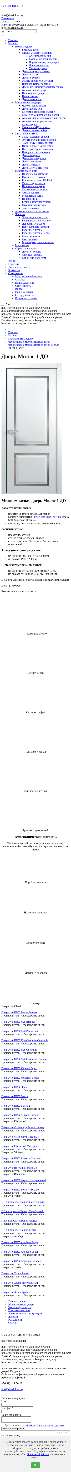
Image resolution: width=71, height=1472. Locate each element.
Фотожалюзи (29, 239)
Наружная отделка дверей (44, 62)
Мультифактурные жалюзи (38, 242)
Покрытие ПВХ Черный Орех (19, 1068)
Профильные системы (35, 173)
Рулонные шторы (32, 229)
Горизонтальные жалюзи (36, 220)
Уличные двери (38, 68)
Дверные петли (31, 164)
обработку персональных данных (44, 1425)
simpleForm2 (62, 1432)
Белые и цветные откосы (36, 201)
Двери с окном (30, 74)
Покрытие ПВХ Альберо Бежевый (21, 1261)
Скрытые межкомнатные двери (40, 114)
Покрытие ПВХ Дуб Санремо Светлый (24, 1040)
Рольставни (22, 245)
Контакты (14, 270)
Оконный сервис (32, 254)
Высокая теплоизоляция (36, 83)
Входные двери (24, 46)
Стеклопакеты (30, 192)
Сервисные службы (26, 248)
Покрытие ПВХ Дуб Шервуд (18, 1021)
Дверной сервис (31, 251)
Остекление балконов (35, 189)
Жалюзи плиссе (31, 236)
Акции (12, 260)
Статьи (12, 1322)
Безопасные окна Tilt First (37, 180)
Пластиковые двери (33, 93)
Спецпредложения (40, 55)
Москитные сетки (32, 195)
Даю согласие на (34, 1425)
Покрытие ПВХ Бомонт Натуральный (23, 1180)
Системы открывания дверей (39, 111)
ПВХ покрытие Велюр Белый (19, 1229)
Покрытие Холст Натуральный (19, 1282)
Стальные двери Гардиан (37, 52)
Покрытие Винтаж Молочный (19, 1167)
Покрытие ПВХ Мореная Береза (20, 1077)
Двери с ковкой (31, 77)
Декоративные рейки (34, 130)
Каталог (13, 43)
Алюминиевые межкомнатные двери (44, 118)
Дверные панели (39, 65)
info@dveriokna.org (12, 1389)
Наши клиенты (24, 291)
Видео (19, 288)
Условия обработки (38, 1454)
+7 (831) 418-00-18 (12, 5)
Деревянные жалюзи (34, 223)
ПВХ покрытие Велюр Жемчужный (22, 1201)
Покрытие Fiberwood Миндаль (19, 1146)
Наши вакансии (24, 282)
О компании (15, 273)
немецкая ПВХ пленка (47, 516)
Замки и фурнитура (26, 133)
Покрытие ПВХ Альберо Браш (19, 1251)
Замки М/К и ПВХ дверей (37, 142)
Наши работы (30, 96)
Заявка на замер (10, 21)
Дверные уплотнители (35, 167)
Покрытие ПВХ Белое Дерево (19, 1012)
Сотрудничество (24, 295)
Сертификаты (23, 285)
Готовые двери (30, 49)
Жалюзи (20, 214)
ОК (35, 1465)
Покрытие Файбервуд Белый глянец (22, 1127)
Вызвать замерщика (13, 1428)
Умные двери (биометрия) (37, 80)
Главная (13, 40)
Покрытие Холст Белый (15, 1273)
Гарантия (13, 264)
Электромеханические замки (39, 139)
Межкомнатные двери (28, 102)
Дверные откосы (32, 99)
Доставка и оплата (19, 267)
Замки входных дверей (35, 136)
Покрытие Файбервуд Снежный (20, 1136)
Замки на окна (30, 208)
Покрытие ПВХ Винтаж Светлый (21, 1158)
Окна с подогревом (33, 183)
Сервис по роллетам (34, 257)
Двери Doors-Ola (32, 108)
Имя (3, 1401)
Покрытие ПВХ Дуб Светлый (19, 1049)
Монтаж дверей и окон (28, 276)
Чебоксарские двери (34, 105)
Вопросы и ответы (26, 298)
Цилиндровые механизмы (37, 145)
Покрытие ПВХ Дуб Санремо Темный (24, 1059)
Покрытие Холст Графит (15, 1292)
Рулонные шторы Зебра (36, 232)
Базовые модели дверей (43, 58)
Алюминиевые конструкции (32, 211)
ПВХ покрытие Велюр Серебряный (22, 1211)
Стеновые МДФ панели (36, 127)
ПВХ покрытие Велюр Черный (19, 1220)
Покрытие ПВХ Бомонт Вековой (20, 1189)
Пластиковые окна (26, 170)
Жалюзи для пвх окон (35, 217)
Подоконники (30, 198)
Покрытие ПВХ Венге (14, 1096)
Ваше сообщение (11, 1414)
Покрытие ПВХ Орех (14, 1087)
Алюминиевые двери (34, 90)
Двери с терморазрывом (36, 71)
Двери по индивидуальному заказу (42, 86)
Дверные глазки (31, 161)
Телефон (7, 1408)
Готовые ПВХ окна (33, 177)
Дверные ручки (31, 155)
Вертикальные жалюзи (35, 226)
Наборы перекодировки (36, 152)
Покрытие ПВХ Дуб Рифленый (20, 1031)
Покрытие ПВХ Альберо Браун (19, 1242)
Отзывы (20, 279)
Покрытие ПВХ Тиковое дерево (20, 1114)
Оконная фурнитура (34, 205)
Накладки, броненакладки (37, 149)
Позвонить (7, 18)
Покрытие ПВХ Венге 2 (15, 1105)
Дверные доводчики (34, 158)
